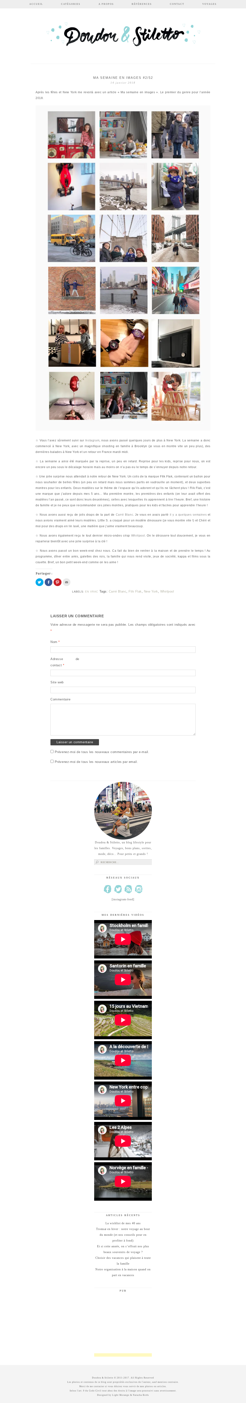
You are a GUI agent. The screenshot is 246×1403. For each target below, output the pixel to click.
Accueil (36, 4)
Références (142, 4)
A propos (106, 4)
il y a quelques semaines (188, 514)
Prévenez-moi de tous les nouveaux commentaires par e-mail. (102, 752)
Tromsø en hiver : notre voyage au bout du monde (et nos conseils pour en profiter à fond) (123, 1234)
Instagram (92, 440)
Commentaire (60, 699)
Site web (57, 682)
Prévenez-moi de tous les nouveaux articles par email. (96, 762)
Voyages (209, 4)
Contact (177, 4)
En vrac (91, 591)
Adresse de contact (64, 662)
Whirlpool (138, 535)
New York (151, 591)
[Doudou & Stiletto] (123, 37)
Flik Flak (135, 591)
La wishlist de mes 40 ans (123, 1223)
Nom (55, 642)
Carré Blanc (124, 514)
